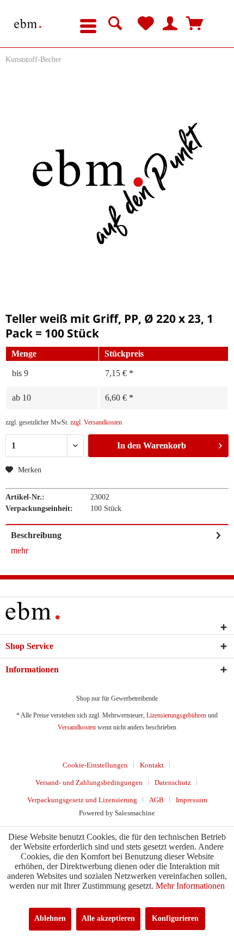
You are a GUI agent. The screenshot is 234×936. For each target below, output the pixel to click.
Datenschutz (173, 782)
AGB (156, 800)
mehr (19, 550)
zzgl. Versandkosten (96, 422)
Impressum (191, 800)
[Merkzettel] (146, 24)
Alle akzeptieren (108, 918)
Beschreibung (36, 535)
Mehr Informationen (190, 885)
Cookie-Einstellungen (95, 765)
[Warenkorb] (195, 24)
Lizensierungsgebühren (176, 715)
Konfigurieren (175, 918)
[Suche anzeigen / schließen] (115, 24)
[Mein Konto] (170, 24)
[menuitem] (88, 24)
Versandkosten (77, 727)
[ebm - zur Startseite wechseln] (27, 23)
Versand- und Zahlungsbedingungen (89, 782)
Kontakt (152, 765)
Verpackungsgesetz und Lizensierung (82, 800)
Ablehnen (50, 918)
